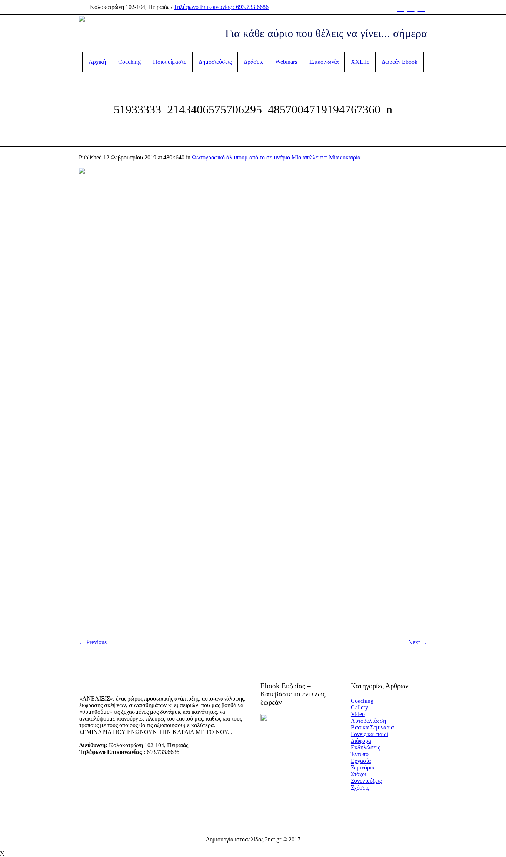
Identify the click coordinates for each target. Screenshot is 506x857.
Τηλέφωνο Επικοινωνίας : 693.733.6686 (221, 7)
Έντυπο (360, 754)
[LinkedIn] (421, 7)
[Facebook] (400, 7)
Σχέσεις (360, 787)
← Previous (93, 642)
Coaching (362, 701)
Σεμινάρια (362, 767)
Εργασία (361, 761)
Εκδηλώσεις (365, 747)
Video (358, 714)
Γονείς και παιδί (369, 734)
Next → (417, 642)
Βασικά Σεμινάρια (372, 727)
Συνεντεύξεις (366, 781)
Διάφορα (361, 741)
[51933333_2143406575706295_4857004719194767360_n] (253, 400)
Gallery (359, 707)
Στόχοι (358, 774)
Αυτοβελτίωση (368, 721)
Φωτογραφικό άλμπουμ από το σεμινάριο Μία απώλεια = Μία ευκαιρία (276, 157)
